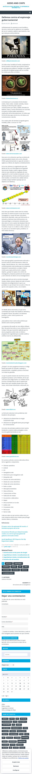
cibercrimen (18, 563)
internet (19, 724)
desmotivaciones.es (12, 98)
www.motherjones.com (13, 208)
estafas (13, 744)
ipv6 (17, 718)
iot (13, 724)
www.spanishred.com (12, 456)
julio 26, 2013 (6, 23)
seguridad (16, 570)
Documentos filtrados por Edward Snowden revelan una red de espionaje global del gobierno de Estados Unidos (15, 533)
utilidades (5, 731)
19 (20, 686)
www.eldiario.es (10, 409)
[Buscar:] (16, 654)
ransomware (12, 741)
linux (26, 566)
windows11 (20, 744)
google (14, 566)
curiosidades (14, 734)
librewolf (5, 718)
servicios (24, 570)
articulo (8, 563)
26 (20, 689)
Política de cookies (23, 758)
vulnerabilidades (8, 573)
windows (22, 741)
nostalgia (9, 737)
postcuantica (22, 721)
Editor (3, 704)
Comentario (5, 604)
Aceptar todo (16, 762)
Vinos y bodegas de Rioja (9, 710)
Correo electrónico (7, 622)
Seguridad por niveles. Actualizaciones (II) (16, 555)
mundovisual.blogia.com (13, 257)
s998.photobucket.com (13, 61)
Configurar (16, 770)
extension (17, 737)
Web (3, 626)
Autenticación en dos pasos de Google (15, 552)
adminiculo (15, 23)
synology (5, 734)
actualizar (5, 744)
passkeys (5, 741)
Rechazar (16, 766)
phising (22, 747)
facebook (6, 566)
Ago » (7, 696)
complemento (6, 728)
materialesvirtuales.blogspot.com (16, 363)
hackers (16, 747)
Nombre (4, 617)
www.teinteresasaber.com (14, 153)
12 (20, 683)
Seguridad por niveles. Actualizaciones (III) (16, 557)
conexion (12, 731)
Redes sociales (6, 706)
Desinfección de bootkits (11, 559)
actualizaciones (7, 721)
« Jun (3, 696)
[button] (30, 12)
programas (6, 570)
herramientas (16, 728)
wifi (4, 737)
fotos (15, 721)
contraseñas (6, 724)
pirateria (5, 747)
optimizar (23, 718)
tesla (21, 734)
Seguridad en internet (7, 708)
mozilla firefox (21, 731)
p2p (10, 747)
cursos (12, 718)
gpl (20, 566)
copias (25, 728)
